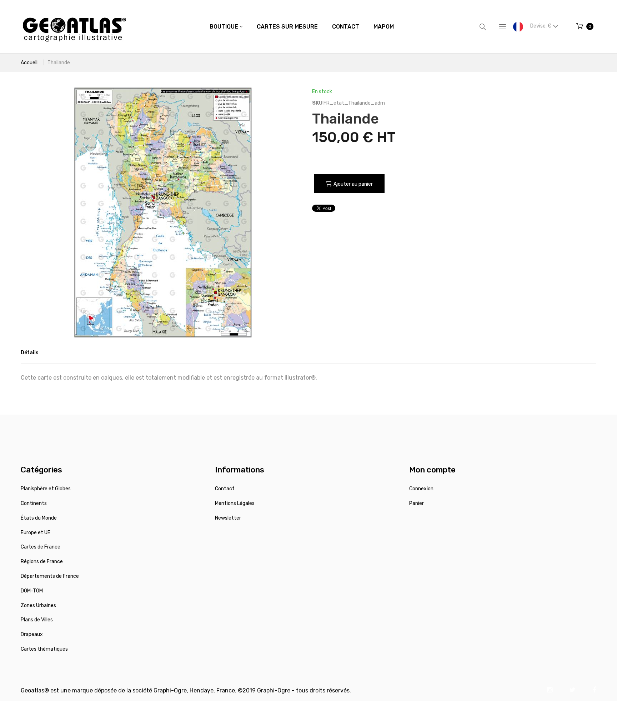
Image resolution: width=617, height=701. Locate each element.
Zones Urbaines (38, 605)
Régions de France (42, 562)
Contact (225, 489)
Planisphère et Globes (46, 489)
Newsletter (228, 518)
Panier (416, 503)
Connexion (421, 489)
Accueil (29, 63)
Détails (30, 353)
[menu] (301, 27)
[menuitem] (226, 27)
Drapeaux (32, 634)
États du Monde (39, 518)
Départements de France (50, 576)
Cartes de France (40, 547)
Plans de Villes (37, 620)
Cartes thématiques (44, 649)
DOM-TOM (32, 591)
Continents (34, 503)
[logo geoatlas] (74, 26)
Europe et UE (35, 533)
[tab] (30, 352)
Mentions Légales (235, 503)
